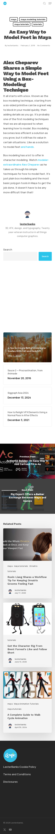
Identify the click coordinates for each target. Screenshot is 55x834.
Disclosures (10, 781)
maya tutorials (21, 24)
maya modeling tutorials (33, 19)
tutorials (37, 24)
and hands (27, 147)
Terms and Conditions (17, 774)
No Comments (43, 45)
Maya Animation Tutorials (26, 703)
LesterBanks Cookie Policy (19, 766)
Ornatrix (33, 566)
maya (13, 19)
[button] (50, 3)
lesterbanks (12, 45)
